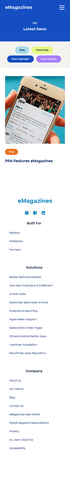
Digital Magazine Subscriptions (29, 423)
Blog (11, 151)
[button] (35, 223)
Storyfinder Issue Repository (27, 353)
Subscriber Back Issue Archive (28, 302)
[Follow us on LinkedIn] (43, 213)
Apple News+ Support (23, 319)
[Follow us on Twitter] (27, 213)
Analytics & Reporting (23, 311)
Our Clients (16, 389)
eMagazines (18, 7)
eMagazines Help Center (24, 414)
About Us (15, 380)
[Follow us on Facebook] (35, 213)
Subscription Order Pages (25, 328)
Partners (15, 250)
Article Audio (17, 294)
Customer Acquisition (23, 345)
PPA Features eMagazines (29, 161)
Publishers (16, 241)
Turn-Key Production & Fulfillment (30, 285)
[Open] (62, 7)
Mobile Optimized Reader (25, 277)
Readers (14, 233)
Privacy (14, 431)
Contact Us (16, 406)
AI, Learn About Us (21, 440)
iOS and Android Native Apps (27, 336)
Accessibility (17, 448)
